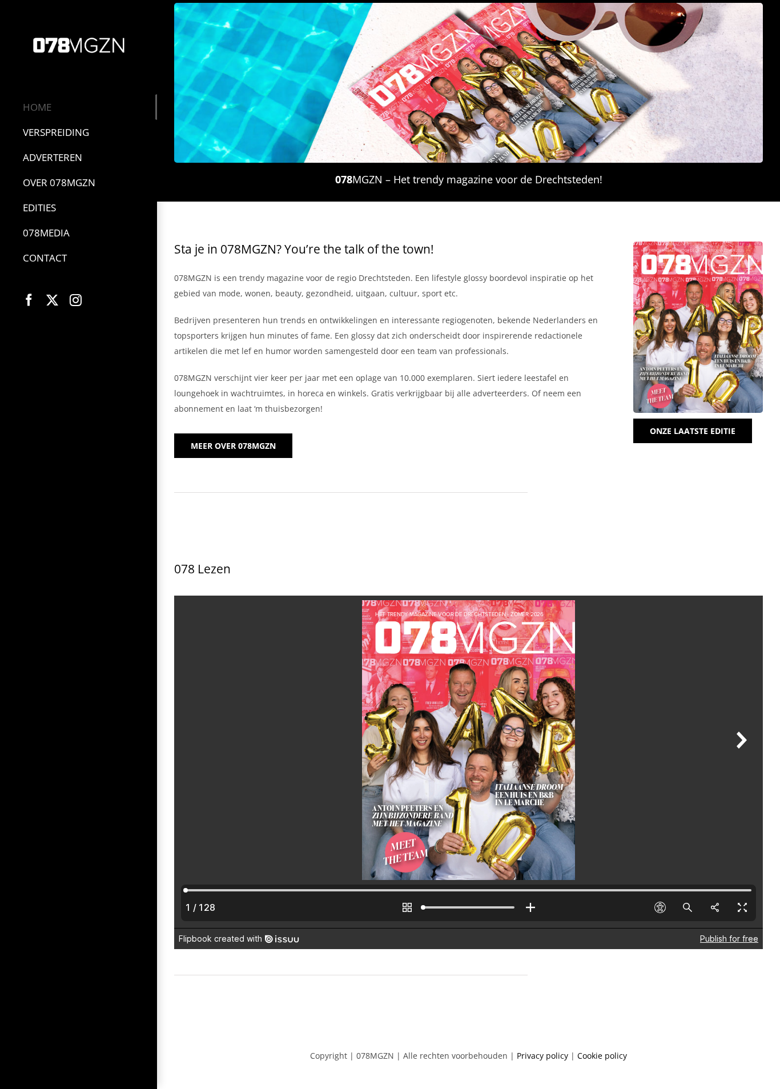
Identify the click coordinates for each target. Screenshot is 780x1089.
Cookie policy (602, 1055)
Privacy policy (542, 1055)
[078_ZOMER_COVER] (698, 245)
